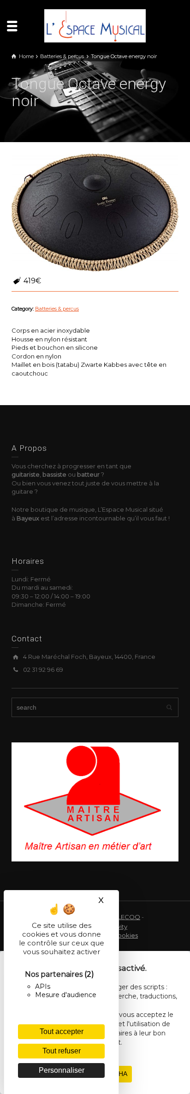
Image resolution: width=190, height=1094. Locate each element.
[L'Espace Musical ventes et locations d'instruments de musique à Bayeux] (95, 25)
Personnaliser (61, 1070)
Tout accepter (61, 1031)
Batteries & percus (57, 309)
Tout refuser (61, 1051)
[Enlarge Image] (95, 212)
